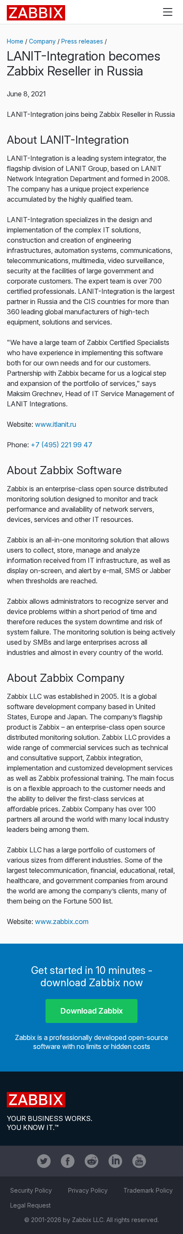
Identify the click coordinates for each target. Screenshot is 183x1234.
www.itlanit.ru (55, 424)
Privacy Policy (88, 1190)
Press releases (82, 41)
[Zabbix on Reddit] (91, 1161)
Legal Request (30, 1205)
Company (42, 41)
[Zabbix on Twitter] (44, 1161)
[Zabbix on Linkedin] (115, 1161)
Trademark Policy (148, 1190)
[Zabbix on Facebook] (67, 1161)
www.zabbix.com (62, 921)
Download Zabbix (91, 1010)
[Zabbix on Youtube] (139, 1161)
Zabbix (36, 12)
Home (15, 41)
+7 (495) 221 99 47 (61, 444)
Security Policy (31, 1190)
